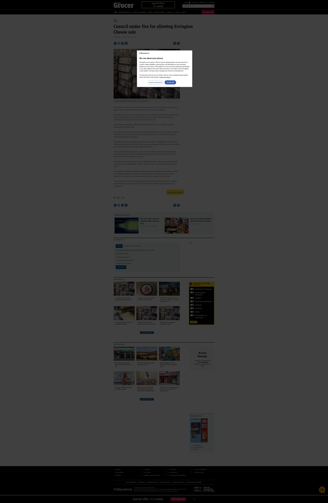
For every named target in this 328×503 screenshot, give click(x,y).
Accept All (170, 82)
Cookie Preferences (155, 82)
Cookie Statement (164, 77)
